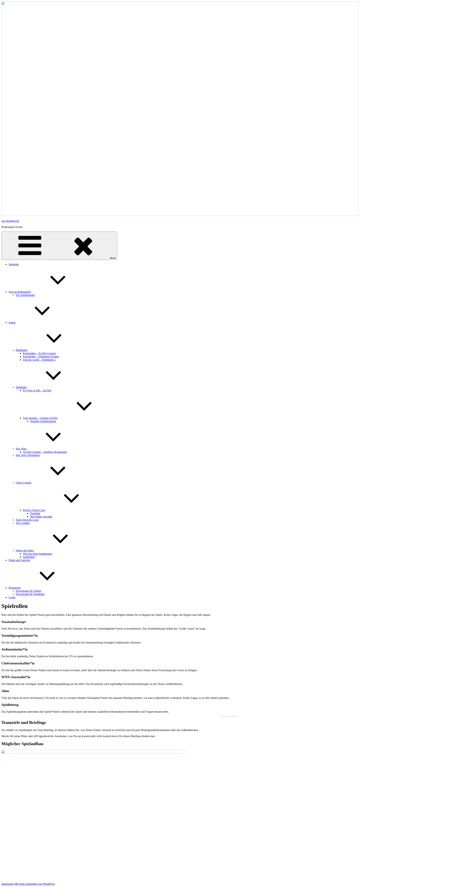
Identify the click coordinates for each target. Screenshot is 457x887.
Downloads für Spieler (28, 590)
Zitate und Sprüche (19, 560)
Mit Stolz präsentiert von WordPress (34, 883)
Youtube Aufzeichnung (43, 421)
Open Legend (23, 482)
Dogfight (35, 513)
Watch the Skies (25, 550)
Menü (113, 258)
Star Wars (21, 448)
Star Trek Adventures (28, 455)
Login (12, 597)
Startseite (14, 264)
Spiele (12, 322)
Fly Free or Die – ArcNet (37, 390)
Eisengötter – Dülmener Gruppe (41, 356)
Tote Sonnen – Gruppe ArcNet (40, 417)
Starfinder (21, 387)
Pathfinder (21, 350)
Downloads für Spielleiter (30, 594)
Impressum (7, 883)
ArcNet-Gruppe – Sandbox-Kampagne (45, 451)
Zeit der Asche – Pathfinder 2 (39, 359)
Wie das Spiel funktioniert (37, 553)
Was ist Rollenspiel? (20, 291)
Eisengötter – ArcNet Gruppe (39, 353)
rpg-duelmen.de (10, 220)
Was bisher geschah (41, 516)
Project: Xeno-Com (34, 510)
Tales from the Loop (27, 519)
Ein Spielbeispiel (25, 295)
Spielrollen (29, 556)
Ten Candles (23, 523)
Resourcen (15, 587)
